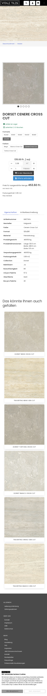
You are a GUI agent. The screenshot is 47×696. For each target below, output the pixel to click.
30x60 (13, 135)
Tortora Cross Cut (10, 151)
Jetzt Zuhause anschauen (13, 651)
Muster (6, 135)
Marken (19, 44)
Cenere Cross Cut (31, 147)
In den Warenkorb (24, 173)
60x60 (20, 135)
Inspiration (8, 648)
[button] (44, 3)
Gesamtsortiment (8, 44)
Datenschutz (8, 629)
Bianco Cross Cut (16, 147)
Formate (6, 132)
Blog (6, 639)
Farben (6, 144)
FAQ (5, 645)
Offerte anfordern (24, 178)
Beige (6, 147)
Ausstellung (8, 642)
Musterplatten (9, 657)
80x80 (34, 135)
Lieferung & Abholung (11, 606)
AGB (5, 626)
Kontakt (7, 620)
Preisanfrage (8, 660)
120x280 (6, 139)
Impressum (8, 623)
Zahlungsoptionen (10, 609)
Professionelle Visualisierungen (14, 663)
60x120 (27, 135)
